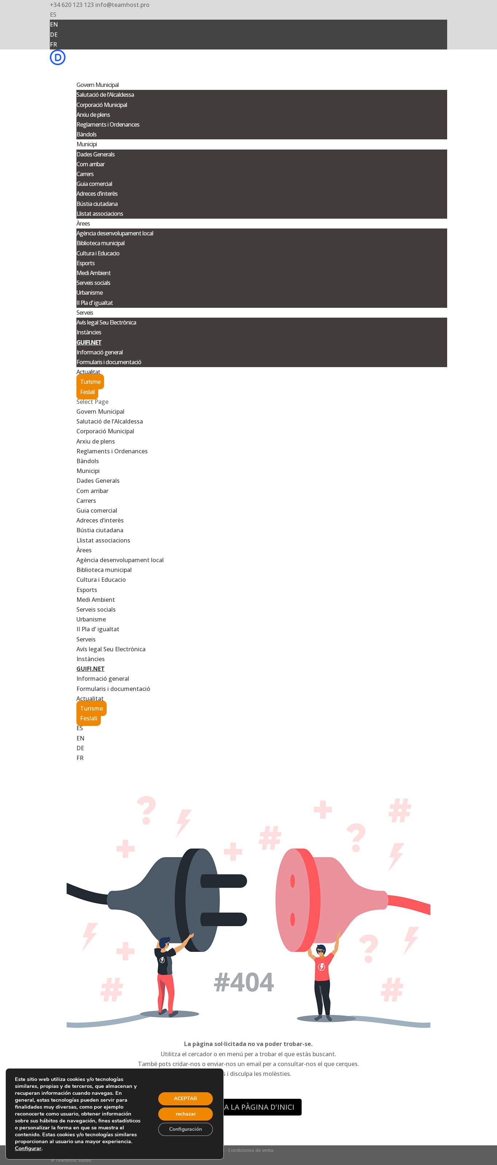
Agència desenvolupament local (114, 233)
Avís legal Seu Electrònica (106, 322)
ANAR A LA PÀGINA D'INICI (248, 1107)
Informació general (99, 352)
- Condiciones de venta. (250, 1150)
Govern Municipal (100, 411)
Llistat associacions (99, 214)
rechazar (186, 1113)
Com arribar (90, 164)
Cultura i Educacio (97, 253)
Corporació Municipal (101, 105)
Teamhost (66, 1160)
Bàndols (86, 134)
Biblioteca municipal (100, 243)
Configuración (185, 1129)
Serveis (86, 639)
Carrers (85, 174)
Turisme (90, 382)
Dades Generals (95, 154)
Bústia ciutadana (97, 204)
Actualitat (90, 699)
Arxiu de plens (93, 115)
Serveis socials (93, 283)
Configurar (28, 1148)
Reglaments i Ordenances (107, 124)
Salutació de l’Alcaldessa (105, 95)
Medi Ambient (93, 273)
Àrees (84, 550)
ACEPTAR (185, 1098)
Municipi (88, 471)
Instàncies (88, 332)
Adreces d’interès (97, 194)
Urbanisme (89, 293)
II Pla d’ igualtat (94, 303)
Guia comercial (94, 184)
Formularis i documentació (108, 362)
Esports (85, 263)
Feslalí (87, 392)
